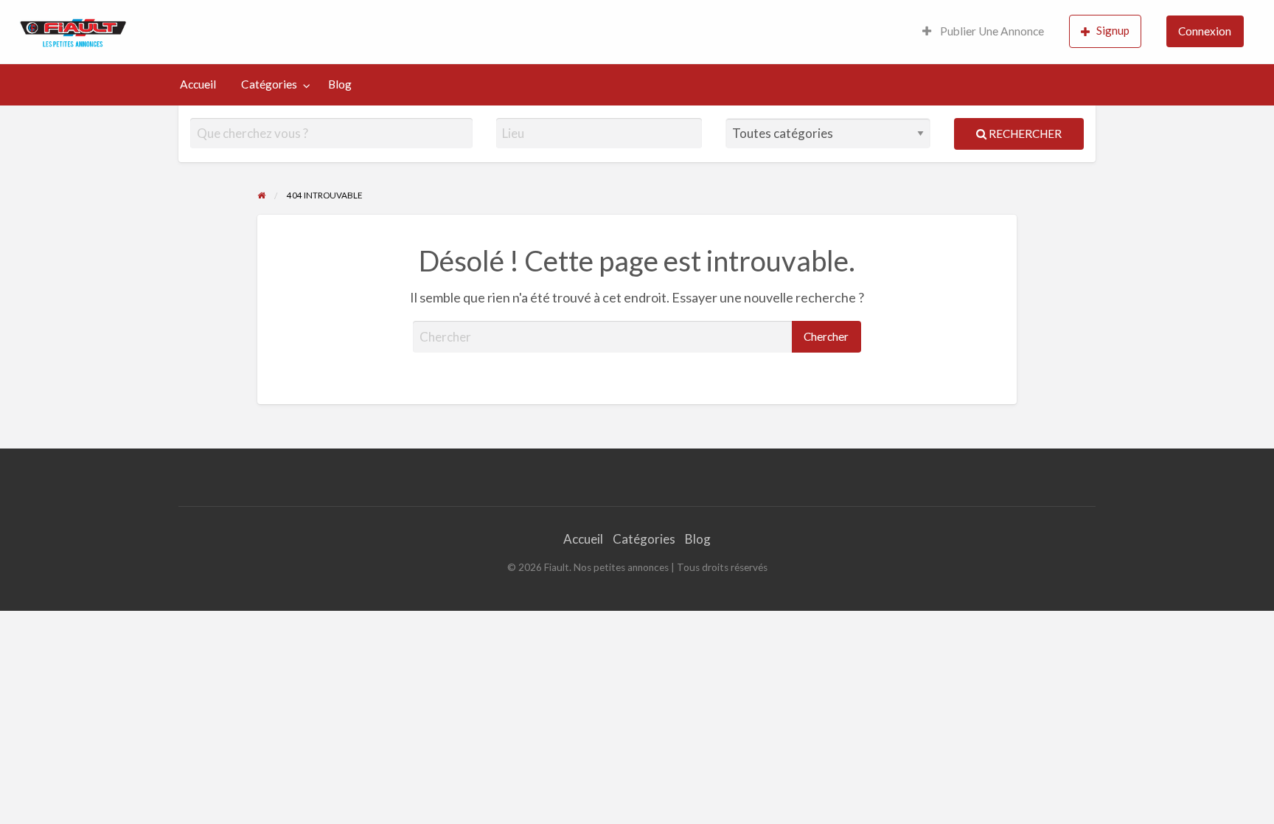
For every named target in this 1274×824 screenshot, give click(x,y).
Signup (1112, 30)
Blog (340, 84)
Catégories (269, 84)
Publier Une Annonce (991, 31)
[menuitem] (983, 32)
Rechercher (1024, 133)
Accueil (198, 84)
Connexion (1204, 31)
